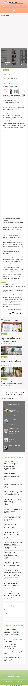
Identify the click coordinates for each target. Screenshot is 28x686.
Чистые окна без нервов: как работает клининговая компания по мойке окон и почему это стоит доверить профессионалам (13, 465)
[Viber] (13, 313)
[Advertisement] (14, 32)
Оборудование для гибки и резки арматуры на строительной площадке (12, 501)
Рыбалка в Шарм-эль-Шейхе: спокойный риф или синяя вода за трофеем (13, 517)
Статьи (7, 15)
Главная (3, 15)
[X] (20, 313)
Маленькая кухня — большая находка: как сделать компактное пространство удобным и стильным (13, 545)
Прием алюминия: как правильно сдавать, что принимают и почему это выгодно (12, 535)
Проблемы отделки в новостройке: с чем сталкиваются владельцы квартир (12, 554)
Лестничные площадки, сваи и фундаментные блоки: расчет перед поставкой (13, 509)
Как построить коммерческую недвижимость (13, 421)
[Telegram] (9, 313)
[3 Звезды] (18, 309)
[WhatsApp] (16, 313)
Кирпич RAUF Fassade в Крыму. (13, 640)
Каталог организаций (11, 610)
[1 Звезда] (16, 309)
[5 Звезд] (20, 309)
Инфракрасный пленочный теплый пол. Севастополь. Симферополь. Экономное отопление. (12, 633)
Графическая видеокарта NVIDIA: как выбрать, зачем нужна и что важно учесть (12, 563)
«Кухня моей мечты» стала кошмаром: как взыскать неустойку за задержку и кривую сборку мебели (12, 594)
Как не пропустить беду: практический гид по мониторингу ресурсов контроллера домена (11, 584)
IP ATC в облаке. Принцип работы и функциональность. (13, 646)
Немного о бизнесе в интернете (14, 438)
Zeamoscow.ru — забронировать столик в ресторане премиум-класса (14, 484)
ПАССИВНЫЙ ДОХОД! (14, 445)
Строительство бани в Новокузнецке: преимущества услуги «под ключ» (14, 410)
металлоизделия (14, 107)
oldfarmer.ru (19, 685)
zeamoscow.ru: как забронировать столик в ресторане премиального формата (12, 475)
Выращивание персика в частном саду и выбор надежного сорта (11, 525)
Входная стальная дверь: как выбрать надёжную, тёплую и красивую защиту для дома (13, 492)
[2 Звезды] (17, 309)
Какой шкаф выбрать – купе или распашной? (13, 658)
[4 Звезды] (19, 309)
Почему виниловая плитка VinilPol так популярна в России (14, 430)
